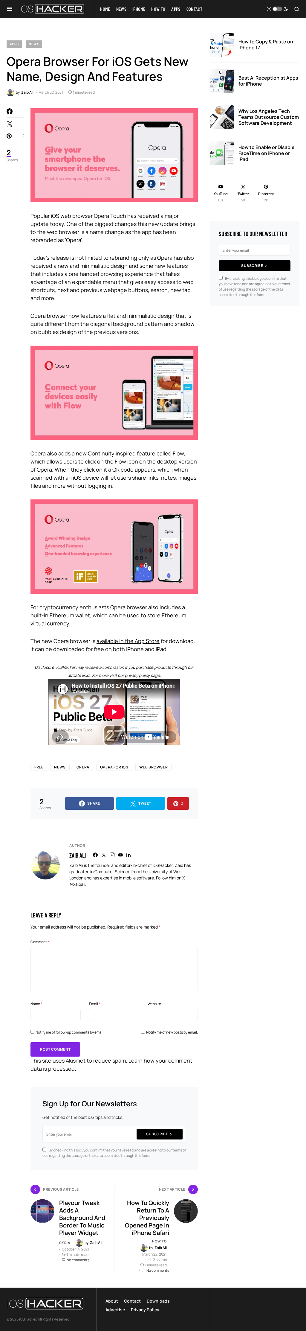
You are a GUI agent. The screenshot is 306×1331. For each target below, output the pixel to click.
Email (94, 1003)
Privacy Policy (145, 1309)
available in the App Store (128, 641)
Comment (39, 941)
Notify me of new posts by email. (172, 1032)
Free (38, 767)
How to (159, 1241)
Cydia (64, 1242)
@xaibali (77, 884)
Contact (132, 1301)
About (111, 1301)
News (34, 44)
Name (36, 1003)
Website (154, 1003)
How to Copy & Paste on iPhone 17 (265, 44)
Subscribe (157, 1133)
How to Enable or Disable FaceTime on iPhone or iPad (266, 153)
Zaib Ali (77, 855)
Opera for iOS (114, 767)
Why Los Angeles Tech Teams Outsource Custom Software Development (268, 117)
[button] (10, 9)
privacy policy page (142, 675)
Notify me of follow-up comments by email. (70, 1032)
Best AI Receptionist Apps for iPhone (268, 81)
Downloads (158, 1301)
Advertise (115, 1309)
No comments (78, 1259)
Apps (14, 44)
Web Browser (153, 767)
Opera (82, 767)
